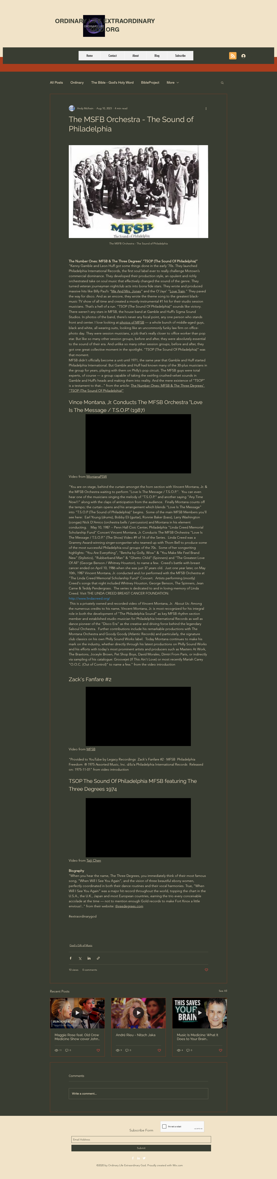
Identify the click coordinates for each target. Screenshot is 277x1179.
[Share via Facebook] (70, 958)
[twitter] (144, 1158)
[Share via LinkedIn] (89, 958)
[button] (222, 82)
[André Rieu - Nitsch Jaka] (138, 1013)
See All (223, 990)
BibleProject (150, 82)
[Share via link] (98, 958)
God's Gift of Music (81, 945)
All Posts (56, 82)
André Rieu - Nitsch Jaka (135, 1035)
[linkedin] (138, 1158)
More (170, 82)
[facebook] (133, 1158)
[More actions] (206, 108)
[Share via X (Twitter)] (80, 958)
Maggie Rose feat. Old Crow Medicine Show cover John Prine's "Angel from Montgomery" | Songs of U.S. (77, 1037)
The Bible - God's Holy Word (112, 82)
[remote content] (138, 444)
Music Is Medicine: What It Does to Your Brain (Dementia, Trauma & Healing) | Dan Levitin (197, 1037)
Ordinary (77, 82)
